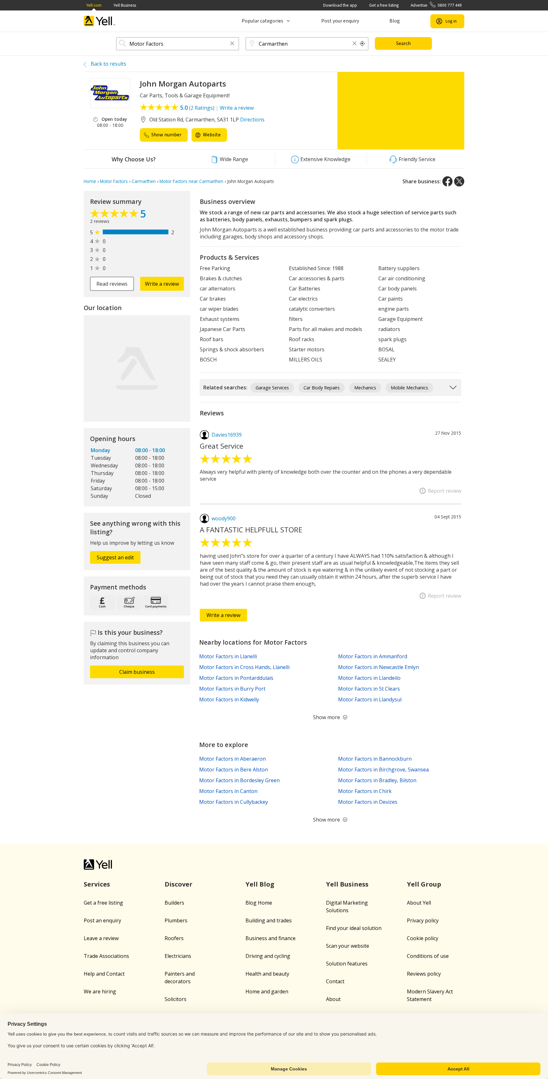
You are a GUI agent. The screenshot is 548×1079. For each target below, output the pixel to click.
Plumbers (176, 920)
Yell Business (125, 5)
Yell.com (93, 5)
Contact (335, 981)
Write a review (237, 107)
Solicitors (175, 999)
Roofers (174, 938)
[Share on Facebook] (447, 181)
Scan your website (347, 945)
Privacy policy (423, 920)
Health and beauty (267, 973)
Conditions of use (428, 955)
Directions (252, 119)
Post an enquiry (102, 920)
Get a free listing (384, 5)
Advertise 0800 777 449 (436, 5)
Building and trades (268, 920)
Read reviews (111, 283)
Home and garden (266, 991)
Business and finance (270, 938)
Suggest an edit (115, 557)
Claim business (137, 671)
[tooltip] (362, 44)
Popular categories (262, 20)
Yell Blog (259, 884)
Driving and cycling (267, 955)
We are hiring (100, 991)
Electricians (178, 955)
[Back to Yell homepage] (99, 21)
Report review (444, 490)
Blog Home (258, 902)
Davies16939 (227, 434)
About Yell (419, 902)
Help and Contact (104, 973)
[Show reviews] (115, 214)
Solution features (347, 963)
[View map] (137, 368)
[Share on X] (459, 181)
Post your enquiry (340, 20)
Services (97, 884)
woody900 (224, 518)
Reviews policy (424, 973)
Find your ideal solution (354, 928)
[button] (232, 44)
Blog (394, 20)
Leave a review (101, 938)
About (333, 999)
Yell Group (424, 884)
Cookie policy (422, 938)
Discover (178, 884)
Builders (174, 902)
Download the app (340, 5)
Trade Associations (106, 955)
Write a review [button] (162, 283)
